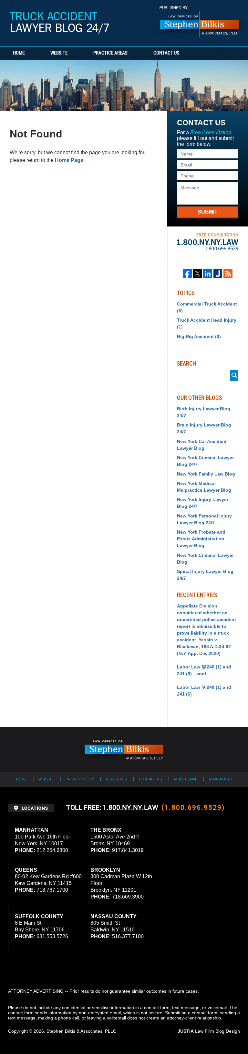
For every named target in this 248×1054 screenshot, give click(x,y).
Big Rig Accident (199, 336)
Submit (208, 212)
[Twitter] (197, 273)
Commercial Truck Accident (207, 307)
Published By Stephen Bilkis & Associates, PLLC (199, 21)
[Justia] (218, 273)
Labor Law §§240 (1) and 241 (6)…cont (204, 670)
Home (19, 53)
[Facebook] (187, 273)
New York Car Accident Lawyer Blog (202, 445)
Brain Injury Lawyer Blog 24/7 (204, 428)
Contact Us (166, 53)
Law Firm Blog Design (209, 1031)
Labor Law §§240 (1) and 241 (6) (204, 691)
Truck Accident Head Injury (206, 323)
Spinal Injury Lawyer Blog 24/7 (205, 575)
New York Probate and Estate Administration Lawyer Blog (201, 538)
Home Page (69, 160)
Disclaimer (116, 779)
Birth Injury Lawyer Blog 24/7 (203, 412)
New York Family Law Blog (206, 474)
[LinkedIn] (207, 273)
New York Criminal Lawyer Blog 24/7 (205, 461)
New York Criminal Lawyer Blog (205, 559)
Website (58, 53)
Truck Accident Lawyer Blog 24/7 (59, 23)
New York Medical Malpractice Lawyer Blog (204, 487)
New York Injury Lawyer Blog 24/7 (202, 503)
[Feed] (228, 273)
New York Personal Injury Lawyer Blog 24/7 (204, 519)
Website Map (185, 779)
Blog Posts (220, 779)
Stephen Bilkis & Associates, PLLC (81, 1031)
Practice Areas (110, 53)
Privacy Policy (80, 779)
